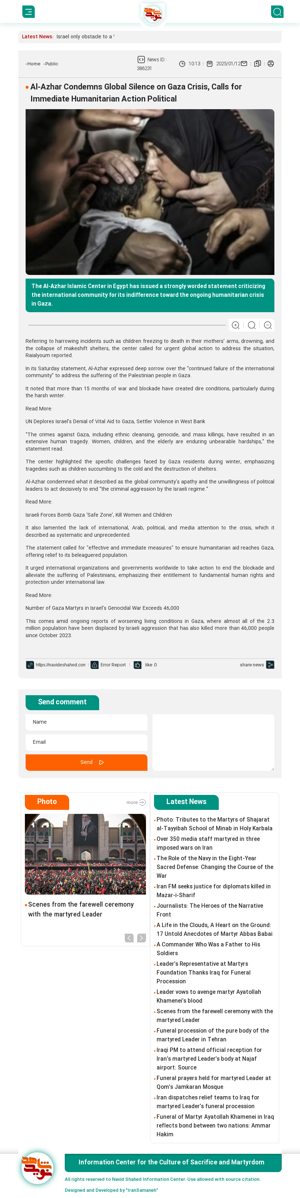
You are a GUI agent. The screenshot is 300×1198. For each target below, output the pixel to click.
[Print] (270, 64)
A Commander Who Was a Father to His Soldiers (208, 949)
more (133, 802)
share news (252, 665)
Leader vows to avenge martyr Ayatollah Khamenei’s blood (209, 997)
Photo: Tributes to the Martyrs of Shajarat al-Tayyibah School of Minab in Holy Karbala (215, 824)
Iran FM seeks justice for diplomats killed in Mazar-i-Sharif (214, 891)
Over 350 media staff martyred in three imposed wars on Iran (208, 844)
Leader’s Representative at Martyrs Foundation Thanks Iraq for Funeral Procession (204, 973)
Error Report (113, 665)
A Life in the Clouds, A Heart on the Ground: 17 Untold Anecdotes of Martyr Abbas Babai (215, 930)
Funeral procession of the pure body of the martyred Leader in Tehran (213, 1035)
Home (33, 64)
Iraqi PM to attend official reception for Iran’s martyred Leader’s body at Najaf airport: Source (209, 1059)
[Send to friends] (244, 64)
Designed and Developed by (111, 1190)
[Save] (257, 64)
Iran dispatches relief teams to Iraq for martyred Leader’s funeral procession (208, 1102)
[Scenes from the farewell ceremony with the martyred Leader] (85, 854)
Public (51, 64)
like (148, 665)
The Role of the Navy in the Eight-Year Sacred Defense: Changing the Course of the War (215, 867)
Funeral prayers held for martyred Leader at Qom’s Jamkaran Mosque (214, 1083)
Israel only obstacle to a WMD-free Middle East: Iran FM (121, 37)
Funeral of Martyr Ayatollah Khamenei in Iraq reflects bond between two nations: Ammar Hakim (215, 1126)
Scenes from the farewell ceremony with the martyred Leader (81, 910)
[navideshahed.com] (37, 1168)
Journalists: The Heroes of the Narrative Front (210, 910)
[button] (129, 937)
